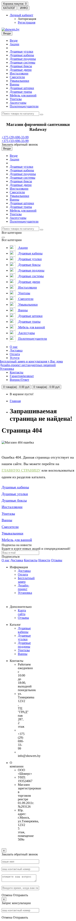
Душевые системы (22, 62)
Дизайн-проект (23, 587)
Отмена (7, 895)
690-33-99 (15, 137)
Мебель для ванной (23, 95)
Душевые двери (21, 69)
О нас (14, 346)
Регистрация (26, 22)
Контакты (16, 372)
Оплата (15, 354)
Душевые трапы (21, 91)
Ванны (14, 84)
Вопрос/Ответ (19, 379)
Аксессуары (18, 102)
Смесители (17, 77)
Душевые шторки (22, 88)
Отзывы (56, 560)
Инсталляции (19, 73)
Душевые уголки (21, 51)
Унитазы (16, 99)
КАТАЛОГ (9, 8)
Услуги (14, 357)
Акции (14, 44)
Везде (14, 40)
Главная (15, 401)
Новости (44, 560)
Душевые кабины (22, 55)
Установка (25, 592)
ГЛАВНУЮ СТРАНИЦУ (21, 470)
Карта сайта (22, 612)
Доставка (16, 350)
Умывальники (19, 80)
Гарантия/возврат (22, 376)
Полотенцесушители (24, 106)
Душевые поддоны (23, 59)
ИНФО (23, 8)
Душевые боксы (21, 66)
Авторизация (27, 19)
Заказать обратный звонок (20, 144)
